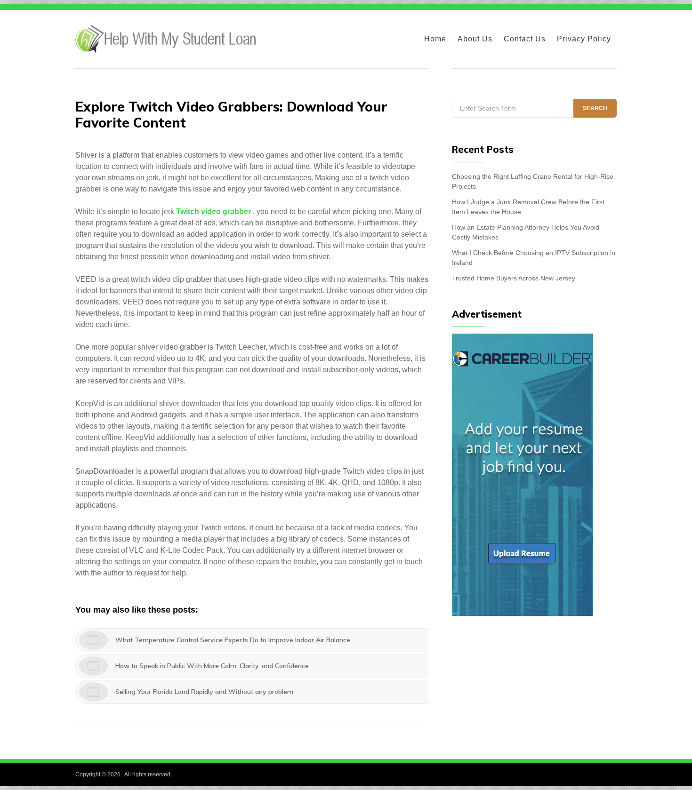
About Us (475, 39)
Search (595, 108)
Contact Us (525, 39)
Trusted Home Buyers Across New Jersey (513, 278)
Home (435, 39)
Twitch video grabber (213, 211)
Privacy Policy (584, 39)
